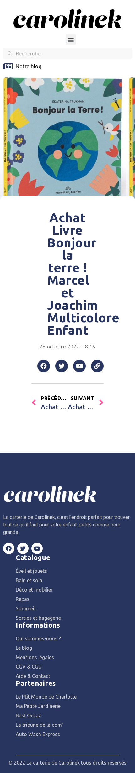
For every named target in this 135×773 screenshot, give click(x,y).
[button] (71, 39)
